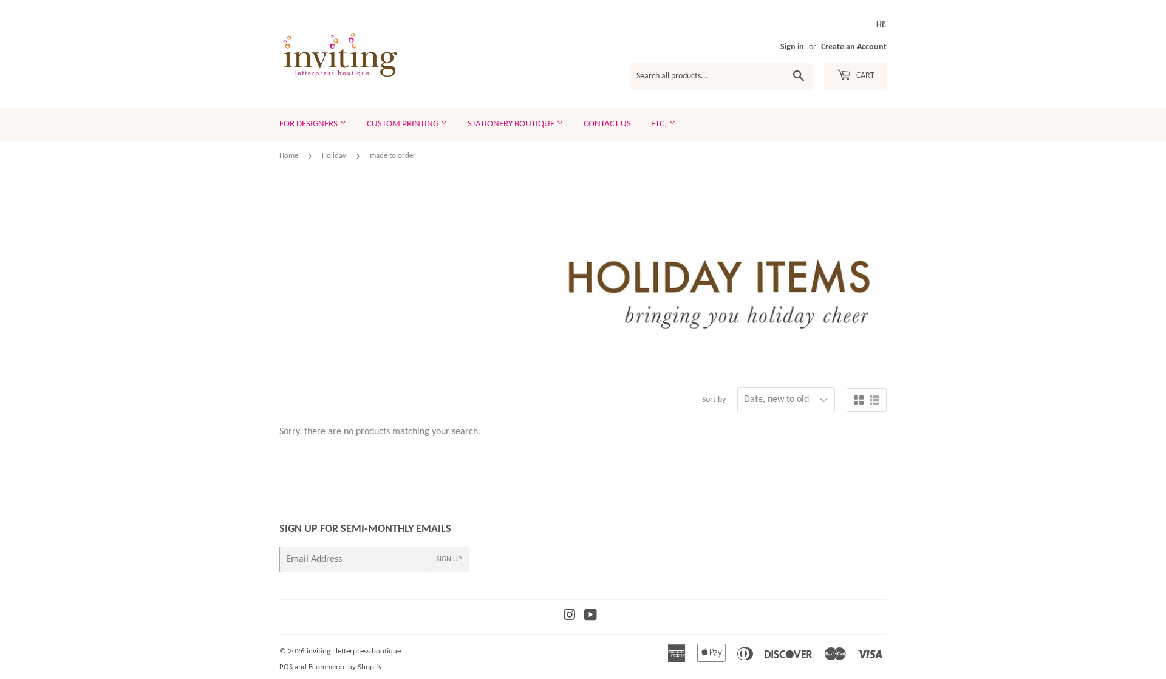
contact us (607, 124)
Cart (864, 75)
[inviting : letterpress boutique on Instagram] (570, 617)
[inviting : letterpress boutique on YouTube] (590, 617)
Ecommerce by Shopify (345, 667)
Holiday (334, 156)
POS (286, 667)
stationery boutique (512, 124)
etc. (660, 124)
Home (288, 156)
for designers (309, 124)
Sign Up (449, 559)
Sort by (714, 399)
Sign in (792, 47)
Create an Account (854, 47)
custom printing (403, 124)
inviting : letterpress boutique (354, 651)
